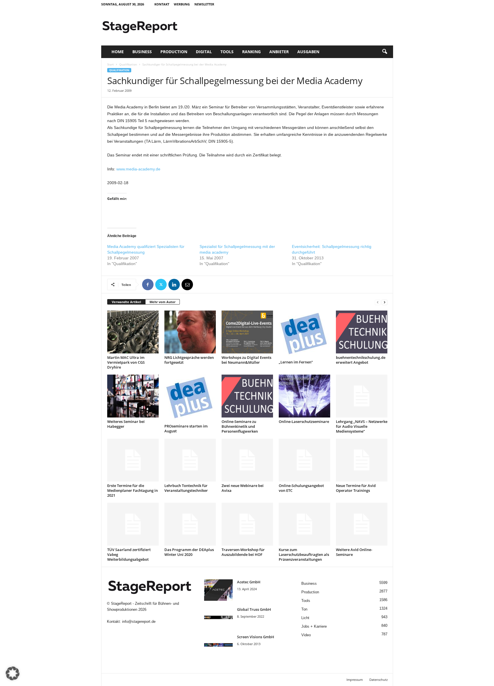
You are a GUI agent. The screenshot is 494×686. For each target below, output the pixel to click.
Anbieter (279, 51)
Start (110, 64)
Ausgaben (308, 51)
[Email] (187, 284)
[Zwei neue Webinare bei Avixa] (247, 460)
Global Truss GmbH (254, 609)
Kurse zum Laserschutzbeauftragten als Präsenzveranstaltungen (304, 554)
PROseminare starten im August (186, 428)
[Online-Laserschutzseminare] (304, 396)
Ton (304, 609)
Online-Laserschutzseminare (304, 421)
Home (117, 51)
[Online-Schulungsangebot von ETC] (304, 460)
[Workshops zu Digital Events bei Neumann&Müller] (247, 332)
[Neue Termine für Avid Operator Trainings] (361, 460)
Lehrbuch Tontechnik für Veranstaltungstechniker (186, 488)
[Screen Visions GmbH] (218, 645)
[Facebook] (148, 284)
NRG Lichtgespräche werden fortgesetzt (189, 360)
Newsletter (204, 4)
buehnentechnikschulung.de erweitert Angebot (360, 360)
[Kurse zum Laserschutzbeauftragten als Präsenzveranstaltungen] (304, 524)
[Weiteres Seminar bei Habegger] (133, 396)
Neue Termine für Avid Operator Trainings (356, 488)
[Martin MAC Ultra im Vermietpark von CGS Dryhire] (133, 332)
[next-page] (384, 302)
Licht (305, 618)
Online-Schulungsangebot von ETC (301, 488)
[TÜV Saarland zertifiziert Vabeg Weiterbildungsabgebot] (133, 524)
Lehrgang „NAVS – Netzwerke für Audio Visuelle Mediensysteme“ (361, 426)
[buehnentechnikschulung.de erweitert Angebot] (361, 332)
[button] (384, 51)
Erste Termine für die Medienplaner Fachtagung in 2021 (132, 490)
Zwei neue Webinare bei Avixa (243, 488)
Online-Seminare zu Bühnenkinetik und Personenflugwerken (240, 426)
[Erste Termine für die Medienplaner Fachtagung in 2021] (133, 460)
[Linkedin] (174, 284)
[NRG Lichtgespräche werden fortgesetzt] (190, 332)
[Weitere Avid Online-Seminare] (361, 524)
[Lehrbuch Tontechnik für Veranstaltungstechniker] (190, 460)
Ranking (251, 51)
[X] (161, 284)
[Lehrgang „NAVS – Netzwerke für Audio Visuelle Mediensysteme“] (361, 396)
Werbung (182, 4)
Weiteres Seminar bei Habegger (126, 424)
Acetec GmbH (248, 581)
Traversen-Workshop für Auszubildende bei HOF (243, 552)
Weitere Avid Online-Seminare (354, 552)
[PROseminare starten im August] (190, 398)
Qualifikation (128, 64)
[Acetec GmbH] (218, 590)
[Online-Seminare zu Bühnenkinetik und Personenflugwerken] (247, 396)
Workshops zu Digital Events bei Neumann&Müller (246, 360)
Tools (227, 51)
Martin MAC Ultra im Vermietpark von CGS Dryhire (126, 362)
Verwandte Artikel (126, 302)
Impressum (354, 679)
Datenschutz (378, 679)
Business (142, 51)
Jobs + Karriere (314, 626)
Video (306, 635)
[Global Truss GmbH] (218, 617)
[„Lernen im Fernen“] (304, 334)
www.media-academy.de (138, 169)
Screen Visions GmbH (255, 636)
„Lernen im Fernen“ (296, 362)
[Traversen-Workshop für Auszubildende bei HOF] (247, 524)
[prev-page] (378, 302)
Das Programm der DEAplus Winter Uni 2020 (189, 552)
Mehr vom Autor (163, 302)
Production (173, 51)
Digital (204, 51)
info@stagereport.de (139, 621)
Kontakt (161, 4)
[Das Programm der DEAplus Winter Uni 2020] (190, 524)
